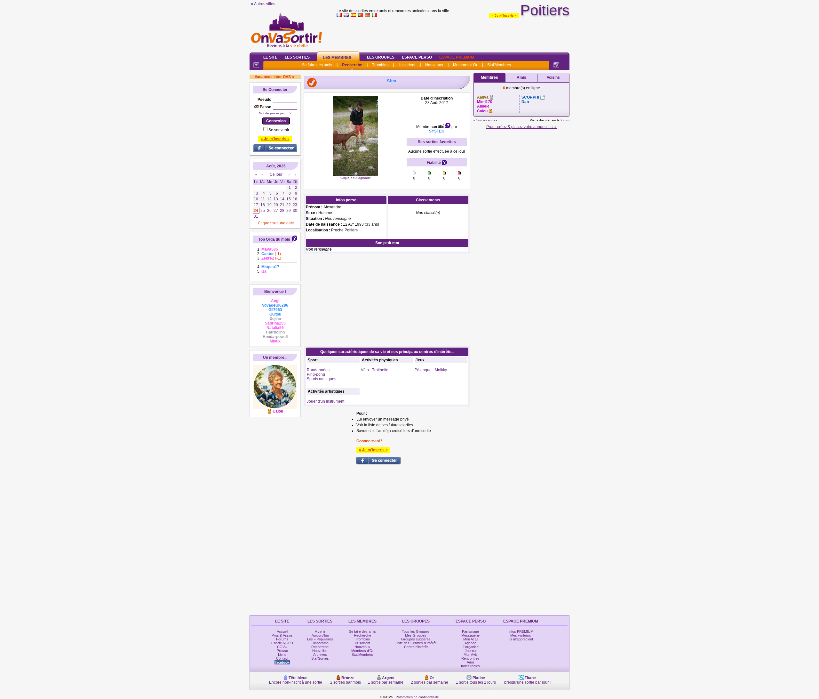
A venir (320, 631)
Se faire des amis (317, 65)
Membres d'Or (465, 65)
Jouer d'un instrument (325, 401)
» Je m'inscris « (504, 15)
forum (565, 120)
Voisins (553, 77)
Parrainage (470, 631)
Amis (521, 77)
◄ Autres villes (262, 4)
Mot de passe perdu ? (275, 113)
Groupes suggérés (416, 639)
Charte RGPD (282, 643)
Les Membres (337, 57)
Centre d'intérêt (416, 647)
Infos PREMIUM (520, 631)
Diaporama (320, 643)
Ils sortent (407, 65)
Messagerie (470, 635)
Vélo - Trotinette (374, 370)
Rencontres (470, 658)
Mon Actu (470, 639)
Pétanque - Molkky (431, 370)
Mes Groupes (415, 635)
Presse (282, 651)
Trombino (380, 65)
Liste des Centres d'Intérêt (415, 643)
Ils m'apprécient (521, 639)
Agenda (470, 643)
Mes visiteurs (520, 635)
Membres (489, 77)
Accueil (282, 631)
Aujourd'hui (320, 635)
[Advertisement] (453, 33)
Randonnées (318, 370)
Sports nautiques (321, 379)
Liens (282, 654)
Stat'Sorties (320, 658)
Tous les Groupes (416, 631)
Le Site (270, 57)
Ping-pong (316, 374)
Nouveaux (434, 65)
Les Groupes (380, 57)
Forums (282, 639)
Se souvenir (278, 130)
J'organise (471, 647)
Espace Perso (417, 57)
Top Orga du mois (274, 239)
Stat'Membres (499, 65)
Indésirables (470, 666)
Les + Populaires (320, 639)
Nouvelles (320, 651)
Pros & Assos (282, 635)
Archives (320, 654)
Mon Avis (471, 654)
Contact (282, 658)
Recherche (352, 65)
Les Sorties (297, 57)
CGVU (282, 647)
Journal (470, 651)
